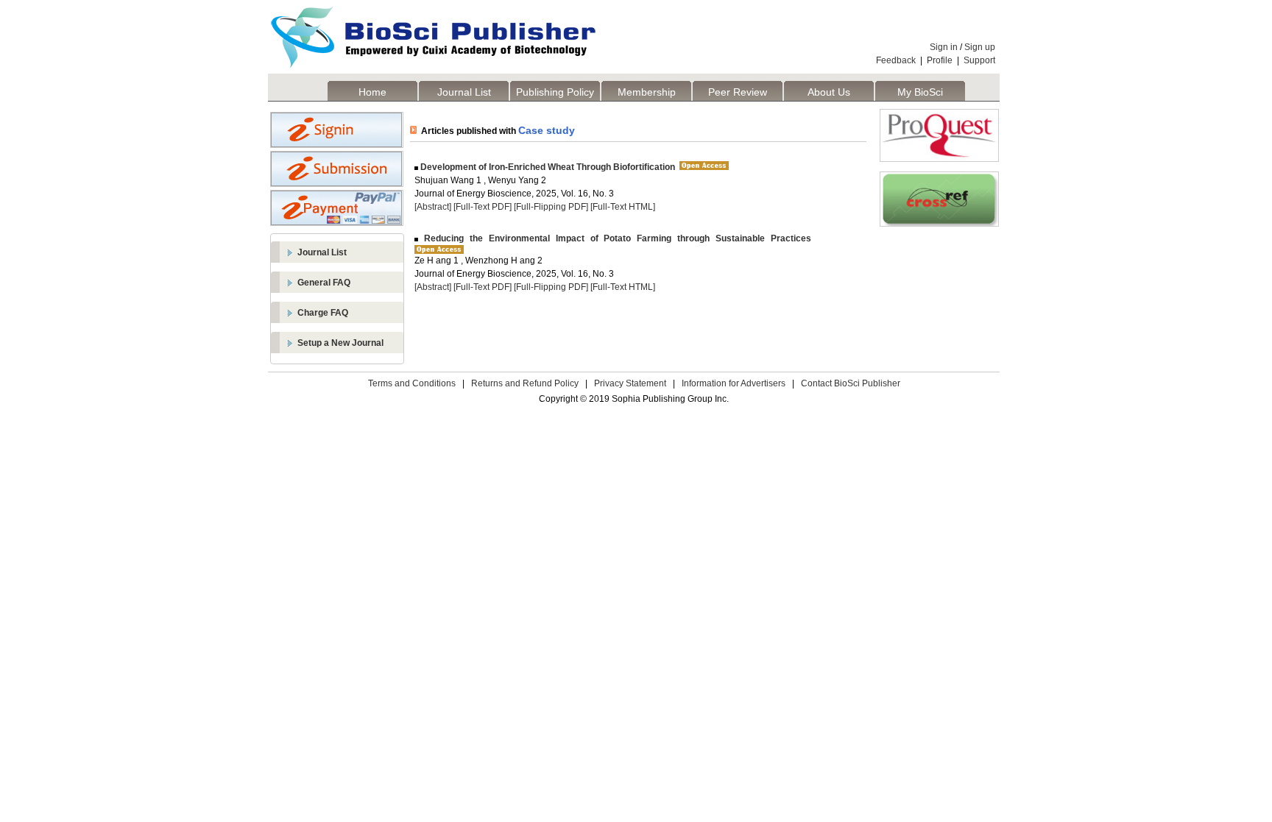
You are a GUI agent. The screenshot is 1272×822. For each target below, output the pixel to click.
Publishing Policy (555, 92)
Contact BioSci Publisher (850, 383)
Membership (647, 92)
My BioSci (920, 92)
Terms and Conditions (412, 383)
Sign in (944, 47)
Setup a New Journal (340, 343)
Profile (940, 60)
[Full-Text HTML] (622, 207)
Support (979, 60)
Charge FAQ (322, 313)
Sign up (979, 47)
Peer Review (737, 92)
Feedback (896, 60)
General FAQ (323, 282)
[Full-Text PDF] (482, 207)
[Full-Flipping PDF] (551, 207)
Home (372, 92)
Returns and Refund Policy (525, 383)
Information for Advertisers (733, 383)
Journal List (464, 92)
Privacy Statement (630, 383)
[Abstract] (432, 207)
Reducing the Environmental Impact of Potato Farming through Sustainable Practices (614, 238)
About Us (829, 92)
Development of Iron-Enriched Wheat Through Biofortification (546, 167)
